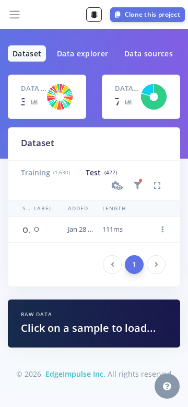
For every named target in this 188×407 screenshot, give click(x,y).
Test (101, 172)
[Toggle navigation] (14, 14)
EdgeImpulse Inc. (75, 374)
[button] (117, 186)
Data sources (148, 53)
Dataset (27, 53)
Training (45, 172)
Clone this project (151, 14)
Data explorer (83, 53)
